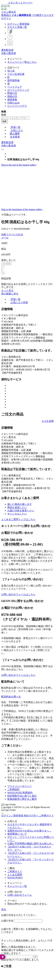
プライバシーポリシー (19, 786)
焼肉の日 (12, 96)
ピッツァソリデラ (17, 106)
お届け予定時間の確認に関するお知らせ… (30, 843)
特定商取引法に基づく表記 (22, 796)
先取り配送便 (8, 53)
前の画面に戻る (9, 293)
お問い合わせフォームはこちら (18, 594)
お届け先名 (7, 920)
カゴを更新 (48, 421)
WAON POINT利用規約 (20, 792)
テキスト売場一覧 (17, 27)
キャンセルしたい (17, 513)
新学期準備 (13, 80)
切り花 (11, 71)
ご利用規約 (13, 789)
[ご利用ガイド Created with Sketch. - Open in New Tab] (10, 39)
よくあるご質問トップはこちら (18, 519)
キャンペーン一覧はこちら (22, 62)
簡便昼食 (12, 99)
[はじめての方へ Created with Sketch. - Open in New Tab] (10, 33)
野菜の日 (12, 93)
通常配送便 (7, 50)
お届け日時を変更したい (20, 510)
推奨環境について (17, 834)
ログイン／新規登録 (18, 24)
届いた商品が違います (19, 504)
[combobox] (15, 118)
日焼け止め (13, 102)
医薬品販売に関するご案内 (22, 799)
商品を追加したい (17, 507)
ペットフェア (14, 87)
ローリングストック (18, 90)
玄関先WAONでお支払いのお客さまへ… (29, 830)
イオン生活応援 (15, 74)
